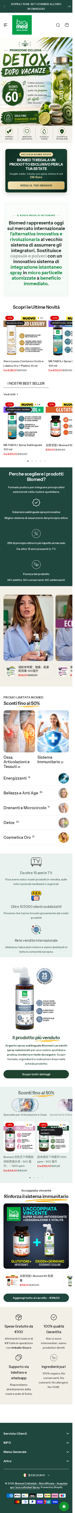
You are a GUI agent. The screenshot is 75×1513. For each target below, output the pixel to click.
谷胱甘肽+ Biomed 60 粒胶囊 (36, 1278)
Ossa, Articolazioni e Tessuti (16, 762)
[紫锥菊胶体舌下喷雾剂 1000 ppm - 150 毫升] (63, 671)
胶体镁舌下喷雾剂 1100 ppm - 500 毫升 (51, 1159)
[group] (33, 1280)
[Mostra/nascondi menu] (5, 25)
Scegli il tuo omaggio (36, 185)
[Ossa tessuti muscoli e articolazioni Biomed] (19, 731)
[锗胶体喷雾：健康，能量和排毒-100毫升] (11, 671)
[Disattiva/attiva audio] (47, 654)
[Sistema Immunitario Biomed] (53, 731)
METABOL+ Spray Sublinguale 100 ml (22, 447)
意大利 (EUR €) (36, 1475)
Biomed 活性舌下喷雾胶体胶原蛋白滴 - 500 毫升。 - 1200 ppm (18, 1161)
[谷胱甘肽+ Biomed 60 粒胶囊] (12, 1280)
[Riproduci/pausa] (28, 628)
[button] (4, 6)
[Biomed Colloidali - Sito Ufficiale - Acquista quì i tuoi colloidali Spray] (22, 25)
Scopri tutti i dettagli (36, 1074)
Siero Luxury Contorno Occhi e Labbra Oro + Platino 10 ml (23, 363)
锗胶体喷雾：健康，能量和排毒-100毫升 (33, 668)
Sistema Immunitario (50, 759)
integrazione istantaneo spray (36, 269)
